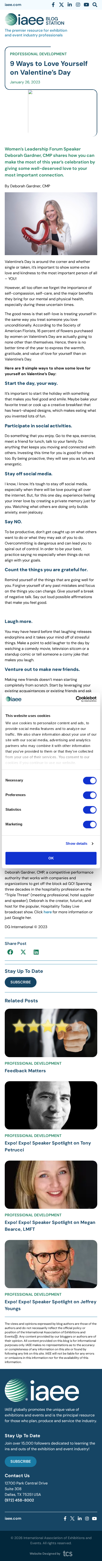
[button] (10, 952)
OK (51, 858)
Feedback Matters (25, 1071)
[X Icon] (61, 5)
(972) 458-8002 (19, 1500)
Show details (76, 843)
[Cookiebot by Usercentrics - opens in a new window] (76, 699)
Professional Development (38, 53)
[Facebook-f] (53, 5)
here (48, 911)
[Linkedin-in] (70, 5)
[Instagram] (78, 5)
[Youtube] (86, 5)
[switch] (90, 795)
